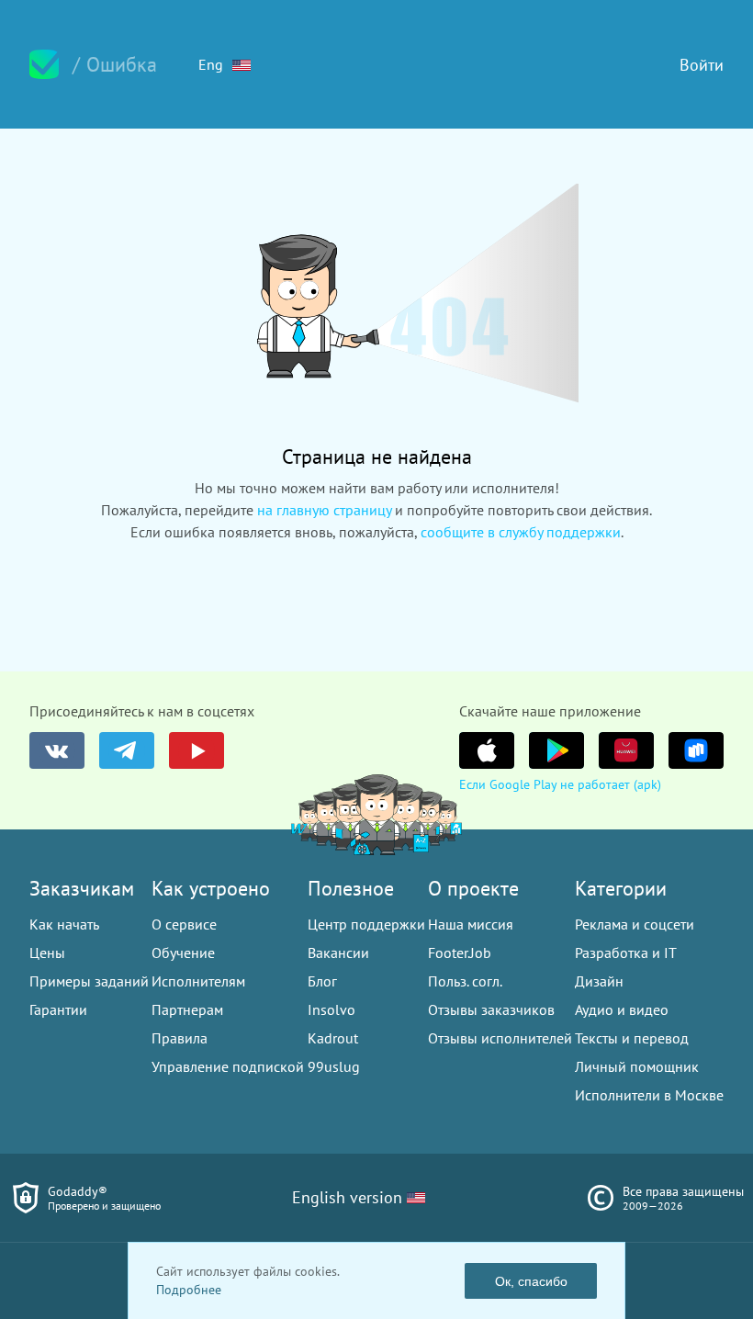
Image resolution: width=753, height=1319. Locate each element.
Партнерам (187, 1009)
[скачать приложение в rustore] (696, 750)
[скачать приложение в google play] (556, 750)
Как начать (64, 924)
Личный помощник (637, 1066)
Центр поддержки (366, 924)
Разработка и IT (626, 952)
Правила (180, 1038)
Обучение (183, 952)
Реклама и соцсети (634, 924)
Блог (322, 981)
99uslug (334, 1066)
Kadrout (333, 1038)
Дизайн (599, 981)
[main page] (44, 64)
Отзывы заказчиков (491, 1009)
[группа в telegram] (126, 750)
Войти (702, 64)
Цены (47, 952)
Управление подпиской (228, 1066)
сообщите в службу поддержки (521, 532)
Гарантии (58, 1009)
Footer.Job (459, 952)
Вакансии (338, 952)
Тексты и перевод (632, 1038)
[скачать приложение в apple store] (486, 750)
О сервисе (184, 924)
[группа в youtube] (196, 750)
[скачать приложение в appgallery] (626, 750)
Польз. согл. (465, 981)
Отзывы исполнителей (500, 1038)
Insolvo (331, 1009)
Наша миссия (470, 924)
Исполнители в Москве (649, 1095)
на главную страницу (324, 510)
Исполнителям (198, 981)
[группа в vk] (56, 750)
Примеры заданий (89, 981)
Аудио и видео (622, 1009)
